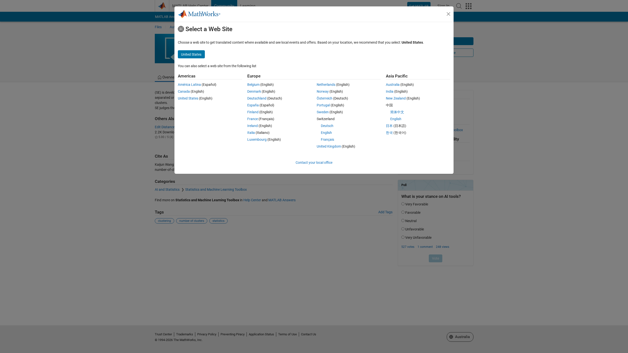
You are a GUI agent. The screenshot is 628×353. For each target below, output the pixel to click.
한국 (389, 133)
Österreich (324, 98)
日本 (389, 126)
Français (327, 139)
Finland (253, 112)
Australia (393, 85)
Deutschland (256, 98)
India (389, 91)
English (326, 133)
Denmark (254, 91)
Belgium (253, 85)
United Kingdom (329, 146)
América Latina (189, 85)
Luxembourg (257, 139)
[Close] (448, 14)
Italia (251, 133)
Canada (184, 91)
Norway (323, 91)
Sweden (323, 112)
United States (188, 98)
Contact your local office (314, 162)
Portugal (323, 105)
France (252, 119)
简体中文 (397, 112)
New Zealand (396, 98)
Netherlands (326, 85)
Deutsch (327, 126)
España (253, 105)
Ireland (252, 126)
